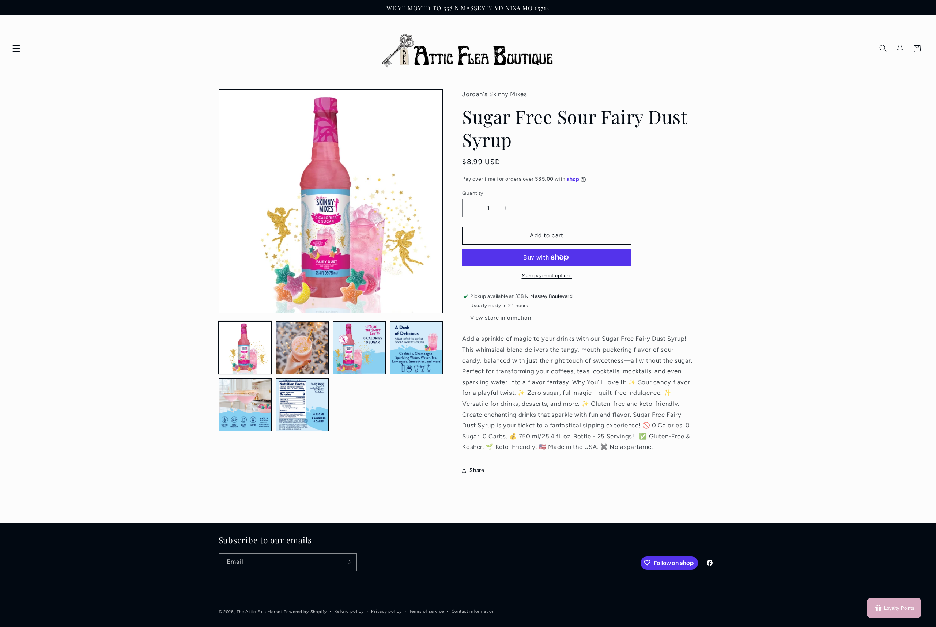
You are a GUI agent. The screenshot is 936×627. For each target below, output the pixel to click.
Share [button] (476, 470)
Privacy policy (386, 611)
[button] (16, 48)
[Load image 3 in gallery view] (359, 347)
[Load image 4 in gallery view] (416, 347)
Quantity (472, 193)
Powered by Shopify (305, 611)
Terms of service (426, 611)
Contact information (473, 611)
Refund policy (349, 611)
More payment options (547, 275)
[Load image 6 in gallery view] (302, 405)
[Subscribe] (347, 562)
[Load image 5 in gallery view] (245, 405)
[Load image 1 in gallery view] (245, 347)
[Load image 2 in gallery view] (302, 347)
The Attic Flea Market (259, 611)
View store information (500, 317)
